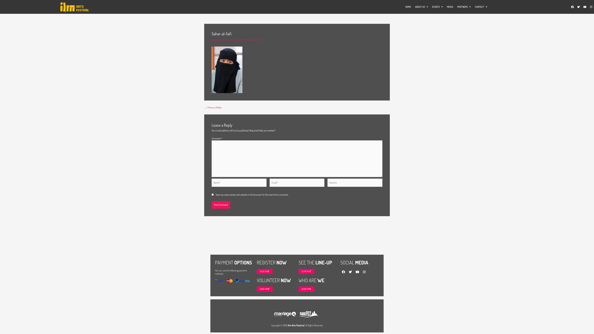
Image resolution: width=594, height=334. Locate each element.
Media (450, 6)
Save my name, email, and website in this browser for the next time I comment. (252, 194)
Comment (217, 138)
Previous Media (213, 107)
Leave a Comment (220, 39)
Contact (479, 6)
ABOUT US (420, 6)
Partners (462, 6)
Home (408, 6)
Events (436, 6)
